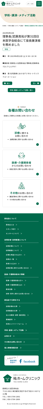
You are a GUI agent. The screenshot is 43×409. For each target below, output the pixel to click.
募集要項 (9, 319)
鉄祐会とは (10, 225)
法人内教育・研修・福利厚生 (16, 315)
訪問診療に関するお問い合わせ (17, 268)
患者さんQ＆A (11, 263)
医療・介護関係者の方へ (14, 280)
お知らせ (7, 336)
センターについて (12, 233)
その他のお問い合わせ (13, 342)
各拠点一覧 (10, 259)
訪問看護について (12, 250)
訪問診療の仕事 (11, 306)
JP (28, 3)
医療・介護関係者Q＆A (14, 285)
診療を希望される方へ (14, 255)
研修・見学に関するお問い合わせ (18, 294)
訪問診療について (12, 246)
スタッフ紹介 (11, 229)
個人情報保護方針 (11, 348)
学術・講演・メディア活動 (14, 330)
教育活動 (9, 289)
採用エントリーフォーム (15, 324)
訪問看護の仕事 (11, 311)
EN (32, 3)
